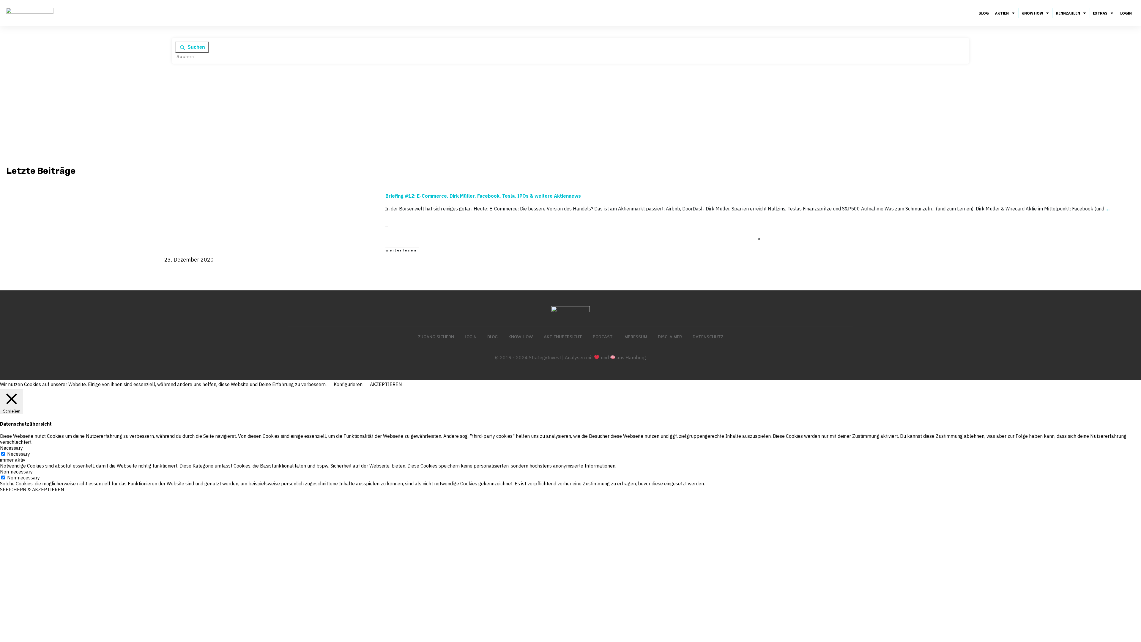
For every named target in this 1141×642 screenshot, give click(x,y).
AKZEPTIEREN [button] (386, 384)
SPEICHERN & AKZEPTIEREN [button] (32, 489)
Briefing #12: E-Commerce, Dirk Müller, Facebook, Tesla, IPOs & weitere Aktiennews (483, 196)
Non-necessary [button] (16, 472)
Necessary (18, 454)
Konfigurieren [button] (348, 384)
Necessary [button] (11, 448)
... (1107, 209)
